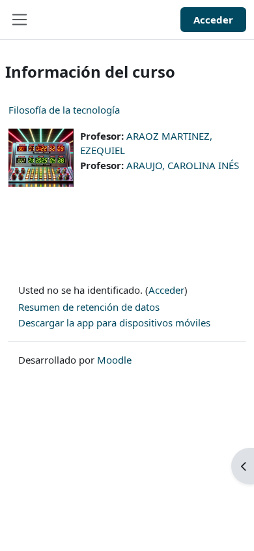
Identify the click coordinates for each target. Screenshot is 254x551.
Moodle (114, 359)
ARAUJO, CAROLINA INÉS (182, 165)
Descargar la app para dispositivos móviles (114, 322)
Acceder (213, 19)
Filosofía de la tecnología (64, 109)
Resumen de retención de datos (89, 306)
